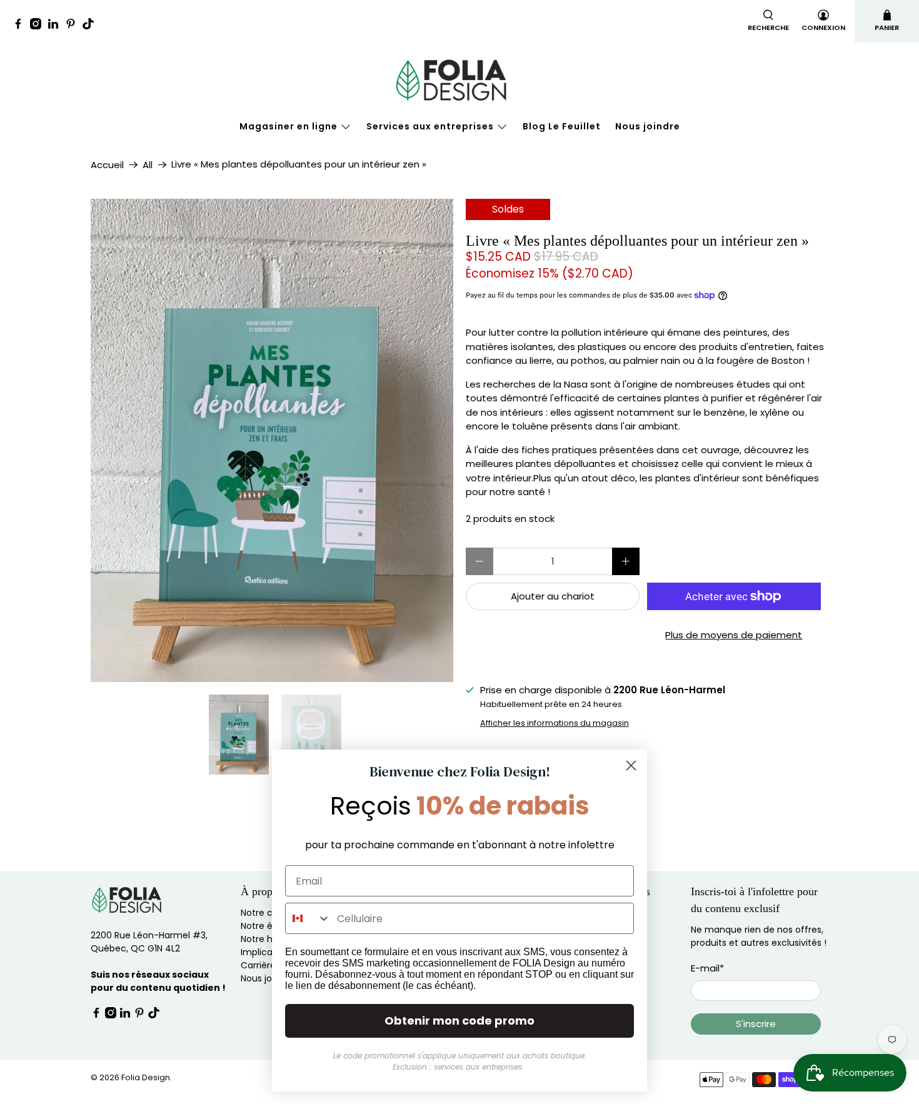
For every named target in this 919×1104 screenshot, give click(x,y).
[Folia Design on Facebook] (21, 26)
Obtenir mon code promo (459, 1020)
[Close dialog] (631, 765)
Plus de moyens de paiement (733, 634)
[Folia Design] (459, 80)
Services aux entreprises (430, 126)
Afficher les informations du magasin (554, 723)
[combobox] (308, 918)
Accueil (107, 164)
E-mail (707, 968)
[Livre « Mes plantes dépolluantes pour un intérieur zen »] (384, 440)
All (148, 164)
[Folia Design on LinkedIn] (56, 26)
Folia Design (145, 1077)
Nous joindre (647, 126)
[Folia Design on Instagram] (39, 26)
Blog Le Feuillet (562, 126)
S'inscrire (756, 1023)
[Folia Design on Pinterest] (74, 26)
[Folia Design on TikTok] (91, 26)
